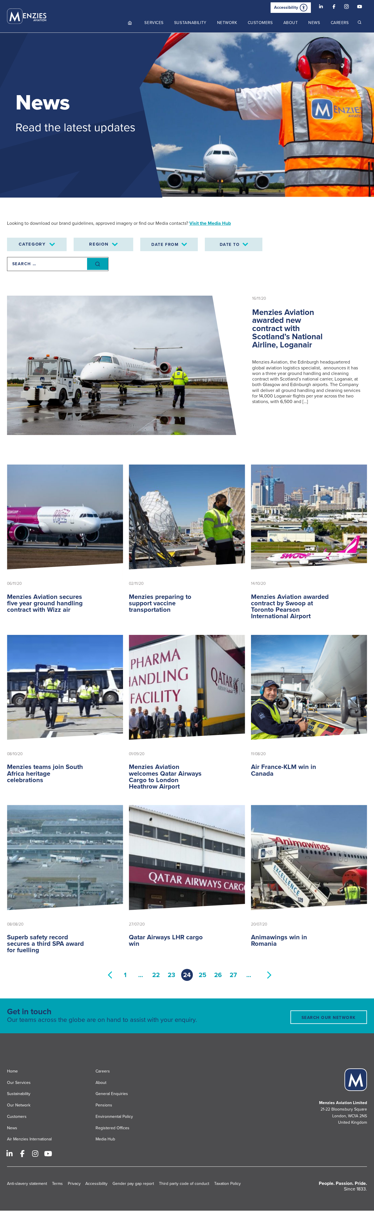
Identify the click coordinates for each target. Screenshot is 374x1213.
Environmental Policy (114, 1116)
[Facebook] (333, 7)
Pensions (104, 1105)
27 (233, 975)
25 (202, 975)
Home (12, 1071)
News (12, 1127)
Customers (17, 1116)
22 (156, 975)
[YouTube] (359, 7)
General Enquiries (112, 1094)
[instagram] (346, 7)
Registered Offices (112, 1127)
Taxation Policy (227, 1183)
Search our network (329, 1017)
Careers (103, 1071)
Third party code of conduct (184, 1183)
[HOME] (130, 22)
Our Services (19, 1082)
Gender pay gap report (133, 1183)
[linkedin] (321, 7)
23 (171, 975)
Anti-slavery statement (27, 1183)
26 (218, 975)
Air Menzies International (29, 1139)
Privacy (74, 1183)
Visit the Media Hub (210, 223)
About (101, 1082)
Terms (57, 1183)
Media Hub (105, 1139)
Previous (110, 975)
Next (270, 975)
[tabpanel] (187, 115)
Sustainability (18, 1094)
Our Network (18, 1105)
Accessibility (286, 7)
